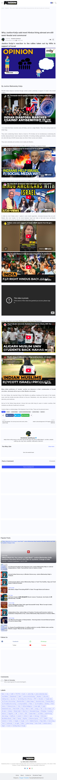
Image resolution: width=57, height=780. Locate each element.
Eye (51, 718)
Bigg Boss (11, 713)
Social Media (5, 696)
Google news (48, 698)
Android (26, 716)
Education (41, 698)
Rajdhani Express (34, 721)
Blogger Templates (24, 777)
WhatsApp (43, 711)
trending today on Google (19, 725)
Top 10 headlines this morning (9, 703)
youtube (43, 645)
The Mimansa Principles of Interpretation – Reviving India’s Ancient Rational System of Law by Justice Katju (31, 620)
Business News (50, 701)
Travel (3, 723)
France (21, 713)
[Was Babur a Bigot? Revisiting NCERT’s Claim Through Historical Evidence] (4, 590)
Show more (51, 446)
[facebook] (25, 768)
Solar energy (51, 721)
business (50, 711)
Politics (31, 703)
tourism (9, 725)
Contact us (28, 775)
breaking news (5, 698)
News (3, 694)
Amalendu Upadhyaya (28, 438)
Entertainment (13, 696)
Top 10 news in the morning (8, 701)
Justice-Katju (36, 411)
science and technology (29, 696)
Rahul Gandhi (16, 708)
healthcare (12, 716)
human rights (37, 706)
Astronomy (43, 716)
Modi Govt (25, 711)
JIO (27, 721)
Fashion (10, 721)
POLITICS (18, 694)
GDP (26, 713)
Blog (22, 708)
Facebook (4, 721)
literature (39, 696)
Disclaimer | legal (37, 775)
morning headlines (22, 703)
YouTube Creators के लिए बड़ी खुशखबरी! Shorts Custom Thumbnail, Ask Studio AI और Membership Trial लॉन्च (30, 597)
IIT (53, 708)
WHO (35, 698)
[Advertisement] (28, 20)
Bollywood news (12, 706)
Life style (4, 711)
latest (19, 696)
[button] (51, 3)
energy (37, 708)
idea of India (38, 723)
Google (22, 721)
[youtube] (30, 768)
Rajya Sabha (43, 721)
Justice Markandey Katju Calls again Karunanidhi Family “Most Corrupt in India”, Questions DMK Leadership (30, 605)
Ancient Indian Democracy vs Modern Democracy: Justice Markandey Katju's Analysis (30, 575)
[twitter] (27, 768)
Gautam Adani (32, 713)
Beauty (19, 718)
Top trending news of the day (24, 698)
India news (45, 696)
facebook (15, 641)
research (19, 716)
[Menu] (2, 2)
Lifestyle (10, 711)
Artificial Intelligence (27, 706)
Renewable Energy (34, 711)
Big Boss (25, 718)
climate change (30, 701)
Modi (52, 703)
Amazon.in (4, 713)
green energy (29, 723)
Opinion (7, 8)
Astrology (36, 716)
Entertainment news (6, 708)
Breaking (47, 703)
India (7, 694)
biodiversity (9, 723)
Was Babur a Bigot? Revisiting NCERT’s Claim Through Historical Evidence (28, 589)
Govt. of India (47, 708)
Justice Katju (14, 411)
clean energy (5, 716)
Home (2, 8)
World (27, 708)
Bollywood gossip (33, 718)
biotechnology (48, 713)
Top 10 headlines (39, 703)
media (43, 706)
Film (41, 708)
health (12, 694)
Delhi (32, 708)
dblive (22, 723)
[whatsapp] (32, 768)
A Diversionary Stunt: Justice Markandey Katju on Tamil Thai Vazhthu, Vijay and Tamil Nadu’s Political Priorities (32, 582)
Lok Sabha (40, 713)
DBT (16, 713)
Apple (31, 716)
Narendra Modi (20, 701)
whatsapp (43, 641)
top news (13, 698)
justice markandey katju (25, 411)
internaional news (40, 701)
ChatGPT (46, 718)
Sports (23, 694)
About (22, 775)
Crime (19, 706)
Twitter (14, 645)
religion (3, 725)
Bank (14, 718)
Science (4, 706)
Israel (8, 411)
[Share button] (31, 415)
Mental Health (17, 711)
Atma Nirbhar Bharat (6, 718)
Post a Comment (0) (28, 467)
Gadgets (16, 721)
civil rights (16, 723)
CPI (41, 718)
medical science (47, 723)
